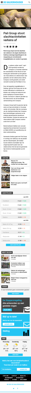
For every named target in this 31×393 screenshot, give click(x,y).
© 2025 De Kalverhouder (15, 384)
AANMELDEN (23, 369)
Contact (14, 376)
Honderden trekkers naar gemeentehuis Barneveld (18, 264)
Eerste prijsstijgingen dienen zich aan (19, 256)
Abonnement (9, 377)
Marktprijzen (7, 193)
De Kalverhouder (15, 3)
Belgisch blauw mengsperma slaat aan (19, 278)
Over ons (6, 376)
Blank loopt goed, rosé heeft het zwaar (19, 183)
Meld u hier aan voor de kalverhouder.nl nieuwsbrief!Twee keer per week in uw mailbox (15, 363)
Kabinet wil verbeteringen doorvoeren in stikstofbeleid (19, 271)
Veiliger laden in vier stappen (19, 175)
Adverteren (19, 377)
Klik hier (7, 310)
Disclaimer (23, 379)
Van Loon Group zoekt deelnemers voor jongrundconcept (17, 169)
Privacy (6, 379)
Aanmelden (8, 324)
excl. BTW (26, 197)
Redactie (23, 376)
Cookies (14, 379)
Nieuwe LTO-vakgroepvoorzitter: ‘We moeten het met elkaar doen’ (19, 162)
